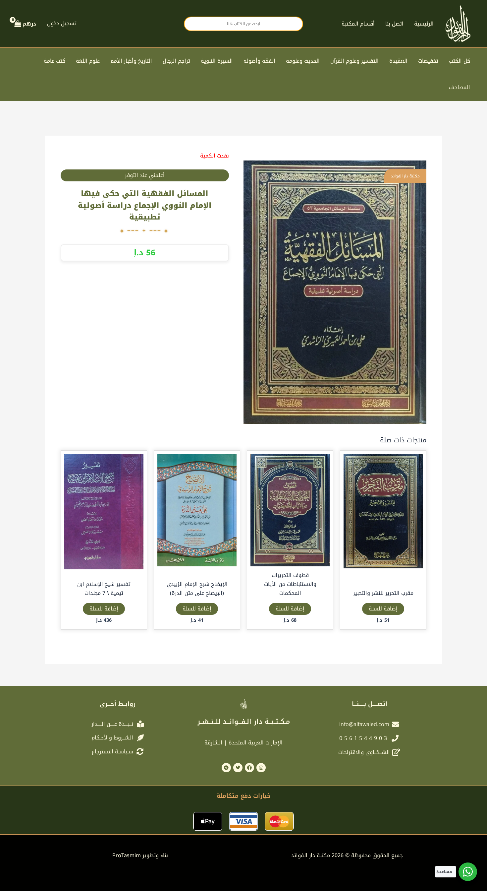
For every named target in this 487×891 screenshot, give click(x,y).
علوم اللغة (88, 61)
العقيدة (398, 61)
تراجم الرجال (176, 61)
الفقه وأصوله (259, 61)
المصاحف (459, 87)
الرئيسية (424, 24)
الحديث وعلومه (303, 61)
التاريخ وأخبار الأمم (131, 61)
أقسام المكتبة (358, 24)
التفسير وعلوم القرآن (354, 61)
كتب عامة (54, 61)
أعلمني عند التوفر (145, 175)
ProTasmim (140, 855)
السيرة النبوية (217, 61)
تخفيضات (428, 61)
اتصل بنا (394, 24)
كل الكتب (459, 61)
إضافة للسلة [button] (383, 609)
